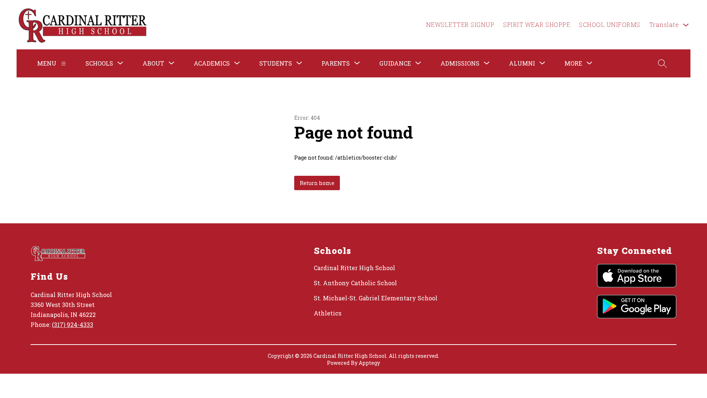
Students (275, 63)
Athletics (327, 313)
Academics (212, 63)
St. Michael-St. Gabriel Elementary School (375, 298)
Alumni (522, 63)
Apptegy (369, 362)
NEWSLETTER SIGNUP (460, 24)
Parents (335, 63)
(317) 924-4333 (72, 324)
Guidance (395, 63)
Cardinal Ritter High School (354, 268)
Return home (317, 182)
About (153, 63)
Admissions (459, 63)
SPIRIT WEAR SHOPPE (536, 24)
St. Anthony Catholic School (355, 283)
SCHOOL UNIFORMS (609, 24)
